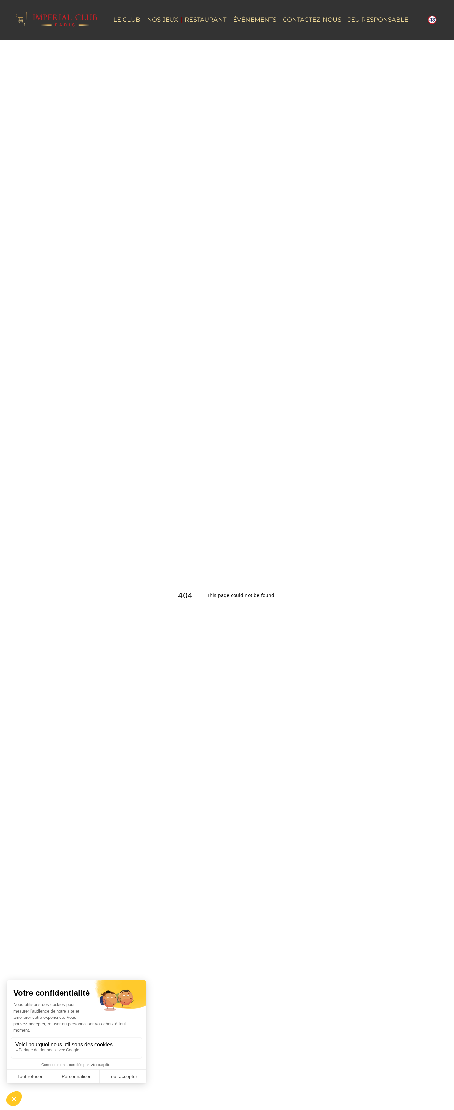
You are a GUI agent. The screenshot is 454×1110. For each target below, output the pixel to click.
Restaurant (205, 19)
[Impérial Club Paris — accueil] (56, 20)
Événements (255, 19)
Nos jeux (162, 19)
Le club (126, 19)
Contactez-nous (312, 19)
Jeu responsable (378, 19)
